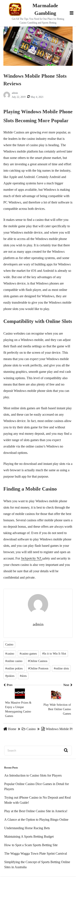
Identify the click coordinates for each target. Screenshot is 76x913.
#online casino (13, 661)
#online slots (61, 668)
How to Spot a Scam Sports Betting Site (31, 845)
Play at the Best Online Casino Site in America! (35, 811)
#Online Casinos (37, 661)
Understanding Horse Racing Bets (27, 828)
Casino (9, 644)
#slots (23, 675)
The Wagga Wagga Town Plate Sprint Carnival (35, 853)
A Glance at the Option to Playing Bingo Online (36, 819)
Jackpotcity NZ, (31, 558)
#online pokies (14, 668)
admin (15, 92)
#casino (9, 653)
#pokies (9, 675)
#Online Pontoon (38, 668)
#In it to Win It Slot (54, 653)
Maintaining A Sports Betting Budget (29, 836)
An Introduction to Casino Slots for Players (33, 775)
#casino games (28, 653)
